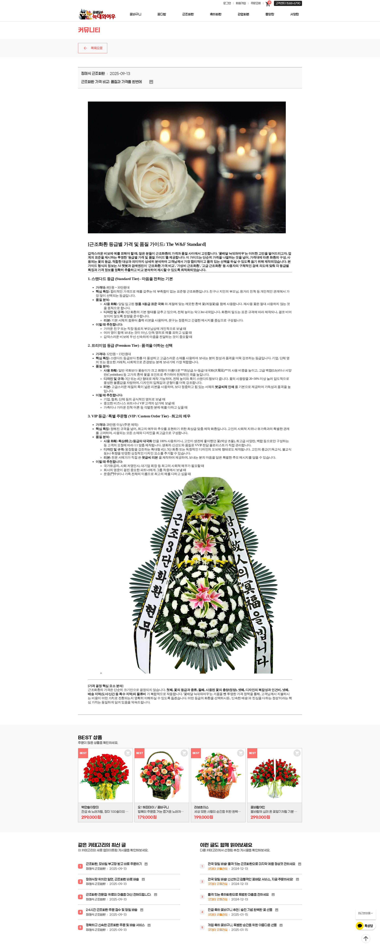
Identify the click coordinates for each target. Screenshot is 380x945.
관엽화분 (243, 14)
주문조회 (256, 3)
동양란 (269, 14)
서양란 (294, 14)
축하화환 (215, 14)
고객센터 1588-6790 (288, 3)
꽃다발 (161, 14)
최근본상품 (364, 913)
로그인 (227, 3)
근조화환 (188, 14)
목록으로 (96, 48)
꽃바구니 (135, 14)
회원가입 (241, 3)
